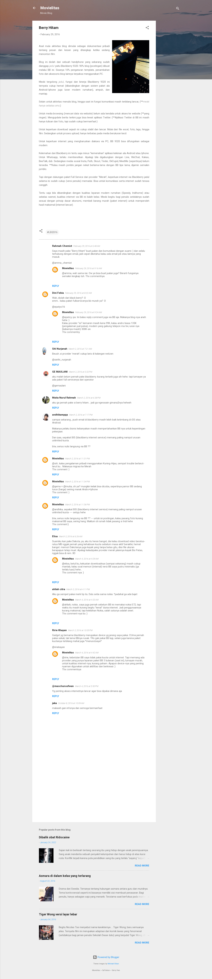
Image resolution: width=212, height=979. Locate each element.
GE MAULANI (60, 371)
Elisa (55, 536)
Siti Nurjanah (59, 348)
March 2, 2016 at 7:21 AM (80, 349)
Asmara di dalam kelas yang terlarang (65, 876)
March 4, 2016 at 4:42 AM (87, 652)
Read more (142, 865)
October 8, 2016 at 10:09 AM (71, 703)
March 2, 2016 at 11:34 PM (77, 481)
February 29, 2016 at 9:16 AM (88, 268)
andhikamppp (60, 414)
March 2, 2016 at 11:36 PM (77, 504)
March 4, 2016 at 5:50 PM (86, 686)
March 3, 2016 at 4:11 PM (78, 589)
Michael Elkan (113, 964)
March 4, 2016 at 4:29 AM (87, 559)
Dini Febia (58, 292)
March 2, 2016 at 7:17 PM (81, 415)
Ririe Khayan (59, 630)
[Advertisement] (169, 70)
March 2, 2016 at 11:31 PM (77, 458)
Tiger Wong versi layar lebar (58, 914)
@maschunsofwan (63, 686)
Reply (55, 286)
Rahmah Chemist (62, 245)
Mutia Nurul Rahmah (64, 397)
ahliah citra (58, 589)
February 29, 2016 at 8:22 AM (78, 293)
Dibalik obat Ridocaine (54, 837)
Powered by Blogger (108, 957)
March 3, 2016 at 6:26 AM (70, 536)
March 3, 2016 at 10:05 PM (80, 630)
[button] (147, 28)
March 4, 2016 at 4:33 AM (87, 600)
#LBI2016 (52, 232)
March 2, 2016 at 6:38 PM (89, 398)
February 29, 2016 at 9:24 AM (88, 312)
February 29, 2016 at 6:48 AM (86, 246)
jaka (54, 703)
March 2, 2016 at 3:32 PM (80, 372)
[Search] (178, 9)
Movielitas (49, 8)
